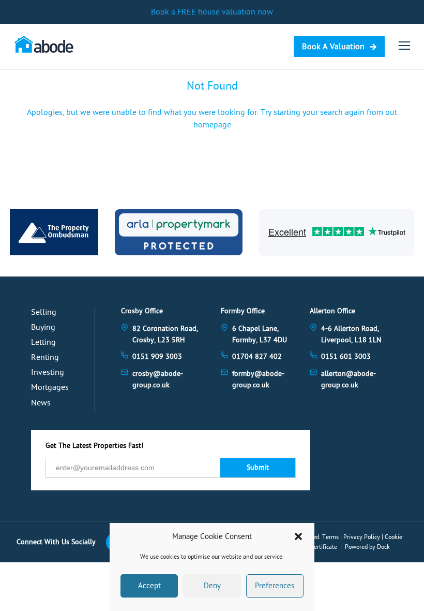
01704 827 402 (257, 356)
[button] (298, 536)
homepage (212, 124)
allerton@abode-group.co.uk (348, 379)
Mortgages (50, 387)
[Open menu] (404, 45)
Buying (43, 327)
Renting (45, 357)
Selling (43, 312)
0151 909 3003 (157, 356)
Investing (47, 372)
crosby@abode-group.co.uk (157, 379)
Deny (212, 585)
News (41, 403)
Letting (43, 342)
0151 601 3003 (346, 356)
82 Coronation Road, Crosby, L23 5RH (165, 334)
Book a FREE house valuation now (212, 12)
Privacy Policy (361, 537)
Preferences (274, 585)
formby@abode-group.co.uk (258, 379)
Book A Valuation (333, 46)
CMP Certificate (317, 546)
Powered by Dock (367, 546)
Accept (149, 585)
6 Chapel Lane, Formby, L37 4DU (259, 334)
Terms (330, 537)
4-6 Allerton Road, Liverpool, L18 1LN (351, 334)
